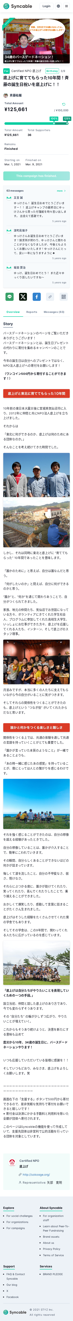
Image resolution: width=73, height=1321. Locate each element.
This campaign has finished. (36, 176)
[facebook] (37, 297)
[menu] (66, 6)
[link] (50, 297)
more (60, 190)
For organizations (17, 1222)
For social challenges (19, 1215)
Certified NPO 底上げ (26, 71)
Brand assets (51, 1236)
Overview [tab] (13, 311)
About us (48, 1242)
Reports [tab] (31, 311)
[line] (9, 297)
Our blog (11, 1284)
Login (46, 6)
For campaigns (15, 1228)
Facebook (12, 1297)
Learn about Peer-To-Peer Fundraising (56, 1228)
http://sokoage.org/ (36, 1174)
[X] (23, 297)
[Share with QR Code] (64, 297)
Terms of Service (53, 1255)
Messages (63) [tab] (54, 311)
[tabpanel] (36, 731)
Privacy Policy (51, 1248)
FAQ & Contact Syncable (15, 1276)
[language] (58, 6)
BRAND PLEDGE (53, 1274)
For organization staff (53, 1218)
